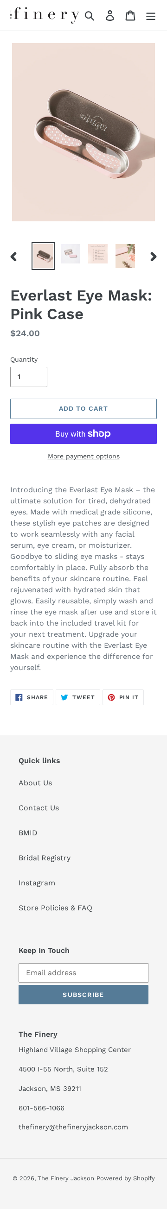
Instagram (37, 882)
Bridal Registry (45, 857)
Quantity (24, 359)
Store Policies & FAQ (55, 907)
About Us (35, 782)
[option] (43, 256)
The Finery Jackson (66, 1178)
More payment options (84, 456)
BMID (28, 832)
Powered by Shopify (125, 1178)
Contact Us (39, 807)
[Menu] (151, 15)
